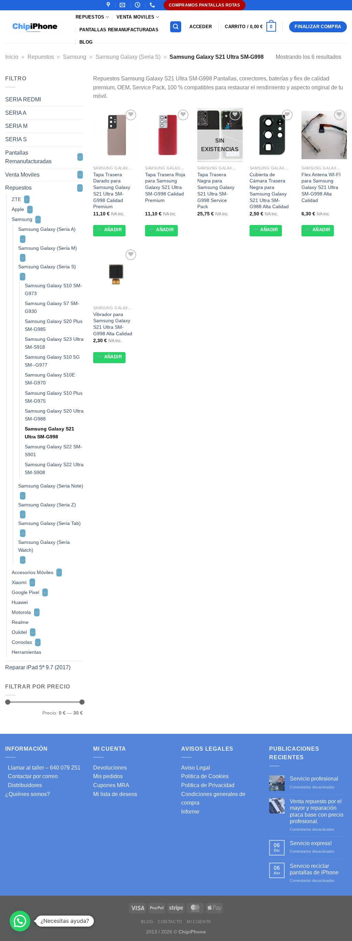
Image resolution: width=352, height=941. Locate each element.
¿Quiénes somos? (27, 794)
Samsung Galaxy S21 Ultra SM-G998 (49, 432)
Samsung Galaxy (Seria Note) (50, 486)
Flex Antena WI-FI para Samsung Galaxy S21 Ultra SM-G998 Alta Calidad (321, 187)
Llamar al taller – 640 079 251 (42, 768)
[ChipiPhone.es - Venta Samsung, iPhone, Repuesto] (35, 27)
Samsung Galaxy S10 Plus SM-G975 (53, 397)
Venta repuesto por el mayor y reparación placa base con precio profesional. (316, 811)
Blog (85, 42)
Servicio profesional (314, 779)
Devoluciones (110, 768)
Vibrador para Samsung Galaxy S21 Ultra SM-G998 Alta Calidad (112, 324)
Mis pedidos (108, 776)
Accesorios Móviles (32, 572)
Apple (18, 209)
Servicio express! (311, 843)
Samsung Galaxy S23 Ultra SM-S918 (54, 343)
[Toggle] (80, 157)
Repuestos (90, 17)
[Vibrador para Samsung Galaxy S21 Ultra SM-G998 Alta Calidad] (116, 275)
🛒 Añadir (109, 229)
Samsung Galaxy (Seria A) (47, 229)
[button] (20, 921)
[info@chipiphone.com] (123, 5)
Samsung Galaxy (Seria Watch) (44, 546)
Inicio (11, 57)
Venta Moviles (135, 17)
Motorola (21, 612)
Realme (20, 622)
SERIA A (15, 113)
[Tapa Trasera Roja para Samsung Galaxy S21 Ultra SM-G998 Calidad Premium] (167, 135)
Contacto (170, 921)
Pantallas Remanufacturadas (118, 29)
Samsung (74, 57)
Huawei (20, 602)
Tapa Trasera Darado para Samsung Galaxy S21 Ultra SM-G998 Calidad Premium (111, 191)
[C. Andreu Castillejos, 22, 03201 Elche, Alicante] (109, 5)
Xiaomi (19, 582)
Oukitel (19, 632)
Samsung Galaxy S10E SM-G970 (50, 378)
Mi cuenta (199, 921)
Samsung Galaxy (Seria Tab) (49, 523)
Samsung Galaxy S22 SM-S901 (53, 450)
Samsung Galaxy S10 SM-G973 (53, 289)
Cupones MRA (111, 785)
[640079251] (153, 5)
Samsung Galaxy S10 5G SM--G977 (52, 361)
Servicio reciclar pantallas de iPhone (314, 869)
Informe (190, 812)
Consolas (22, 642)
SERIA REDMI (23, 99)
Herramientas (26, 652)
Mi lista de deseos (115, 794)
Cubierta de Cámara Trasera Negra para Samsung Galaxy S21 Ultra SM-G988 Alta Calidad (269, 191)
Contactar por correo (31, 776)
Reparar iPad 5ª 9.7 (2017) (37, 667)
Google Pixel (25, 592)
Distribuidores (23, 785)
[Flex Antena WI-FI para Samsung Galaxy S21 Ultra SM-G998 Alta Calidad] (324, 135)
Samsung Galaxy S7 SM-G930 (52, 307)
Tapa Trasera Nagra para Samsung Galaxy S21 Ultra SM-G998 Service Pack (215, 191)
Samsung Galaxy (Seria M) (47, 248)
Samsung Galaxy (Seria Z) (47, 504)
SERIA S (16, 139)
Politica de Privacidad (207, 785)
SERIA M (16, 126)
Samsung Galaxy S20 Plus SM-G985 (53, 325)
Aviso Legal (195, 768)
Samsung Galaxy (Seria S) (128, 57)
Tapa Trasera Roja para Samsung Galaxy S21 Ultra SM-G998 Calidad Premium (165, 187)
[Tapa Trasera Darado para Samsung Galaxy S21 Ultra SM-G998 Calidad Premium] (116, 135)
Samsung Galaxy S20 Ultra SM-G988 (54, 415)
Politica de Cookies (205, 776)
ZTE (16, 199)
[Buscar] (175, 27)
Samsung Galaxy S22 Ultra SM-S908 (54, 468)
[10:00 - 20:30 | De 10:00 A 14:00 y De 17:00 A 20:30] (138, 5)
